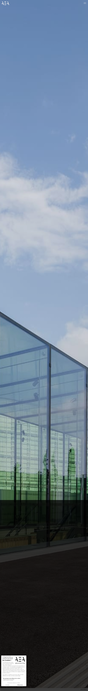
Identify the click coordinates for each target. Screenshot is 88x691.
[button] (85, 3)
